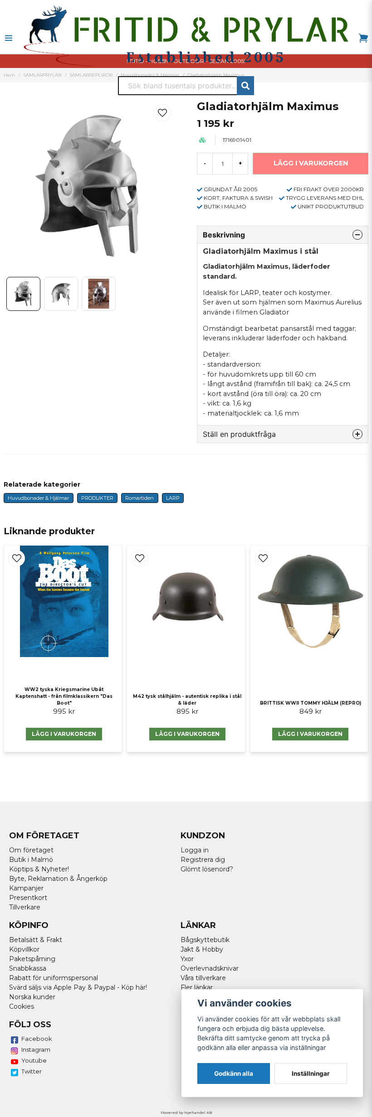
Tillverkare (24, 907)
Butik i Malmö (31, 860)
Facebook (36, 1038)
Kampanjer (26, 888)
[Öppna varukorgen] (363, 38)
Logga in (195, 850)
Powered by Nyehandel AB (186, 1112)
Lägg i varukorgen (187, 733)
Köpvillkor (24, 949)
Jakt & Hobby (202, 949)
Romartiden (139, 498)
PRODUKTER (97, 498)
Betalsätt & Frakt (35, 940)
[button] (162, 113)
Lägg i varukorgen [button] (64, 733)
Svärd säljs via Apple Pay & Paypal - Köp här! (78, 987)
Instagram (35, 1049)
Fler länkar (197, 987)
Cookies (21, 1006)
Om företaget (31, 850)
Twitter (31, 1071)
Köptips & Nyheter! (39, 869)
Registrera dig (203, 860)
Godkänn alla (233, 1073)
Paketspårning (32, 959)
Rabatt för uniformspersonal (53, 978)
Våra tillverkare (203, 978)
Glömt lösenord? (207, 869)
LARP (173, 498)
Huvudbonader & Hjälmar (38, 498)
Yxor (187, 959)
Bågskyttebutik (205, 940)
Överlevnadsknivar (210, 968)
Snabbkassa (27, 968)
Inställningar (311, 1073)
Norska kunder (32, 997)
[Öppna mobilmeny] (8, 38)
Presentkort (28, 898)
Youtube (34, 1060)
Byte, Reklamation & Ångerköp (58, 879)
